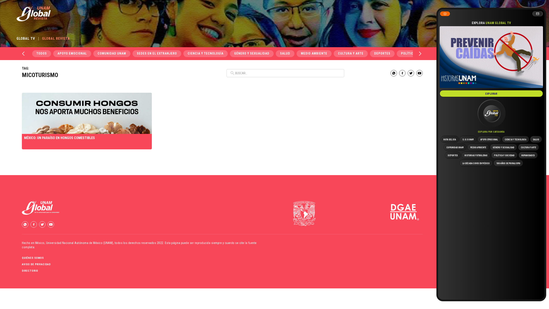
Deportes (382, 53)
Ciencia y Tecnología (205, 53)
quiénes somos (33, 257)
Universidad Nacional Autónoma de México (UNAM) (79, 243)
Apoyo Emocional (72, 53)
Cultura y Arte (350, 53)
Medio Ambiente (314, 53)
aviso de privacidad (36, 264)
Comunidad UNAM (112, 53)
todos (41, 53)
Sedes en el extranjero (157, 53)
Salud (285, 53)
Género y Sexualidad (251, 53)
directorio (30, 270)
